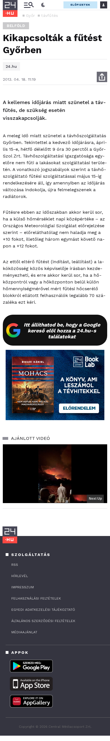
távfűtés (49, 15)
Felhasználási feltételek (36, 598)
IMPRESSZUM (22, 587)
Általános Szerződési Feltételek (43, 621)
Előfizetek (80, 4)
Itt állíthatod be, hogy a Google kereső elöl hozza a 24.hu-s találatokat (62, 330)
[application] (55, 473)
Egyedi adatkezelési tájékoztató (43, 610)
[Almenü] (28, 5)
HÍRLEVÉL (19, 576)
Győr (30, 15)
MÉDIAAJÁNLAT (24, 632)
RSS (14, 565)
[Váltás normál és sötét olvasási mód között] (43, 5)
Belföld (16, 26)
